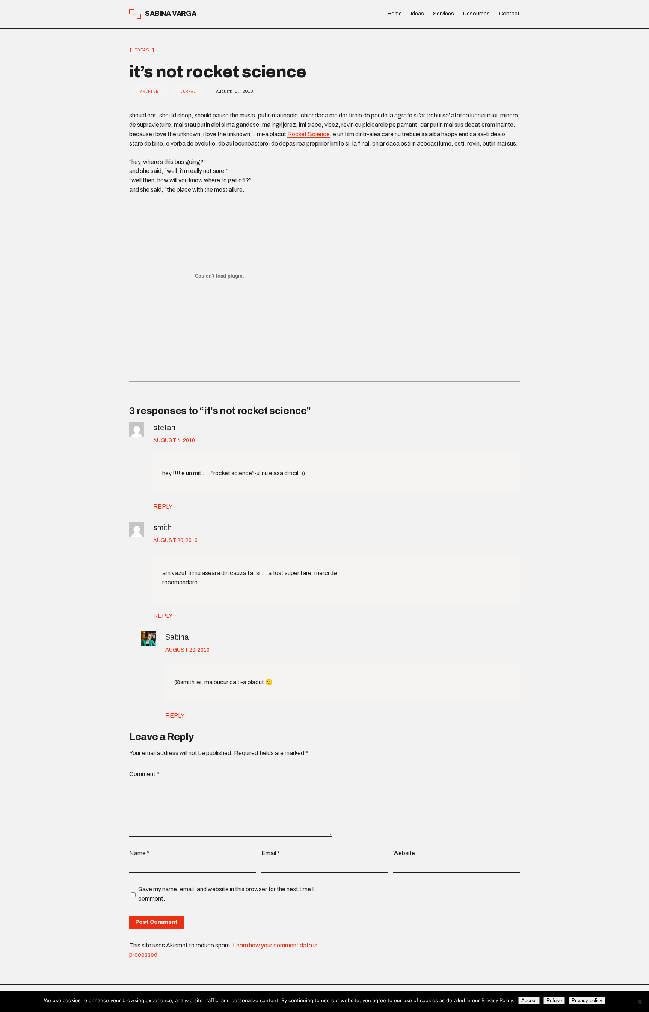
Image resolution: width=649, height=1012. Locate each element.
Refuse (554, 1000)
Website (404, 853)
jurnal (188, 91)
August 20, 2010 (175, 540)
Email (270, 853)
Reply (163, 506)
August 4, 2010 (174, 440)
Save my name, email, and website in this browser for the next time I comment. (226, 894)
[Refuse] (639, 1001)
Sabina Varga (170, 13)
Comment (144, 774)
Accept (529, 1000)
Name (139, 853)
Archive (149, 91)
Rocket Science (308, 134)
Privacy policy (587, 1000)
